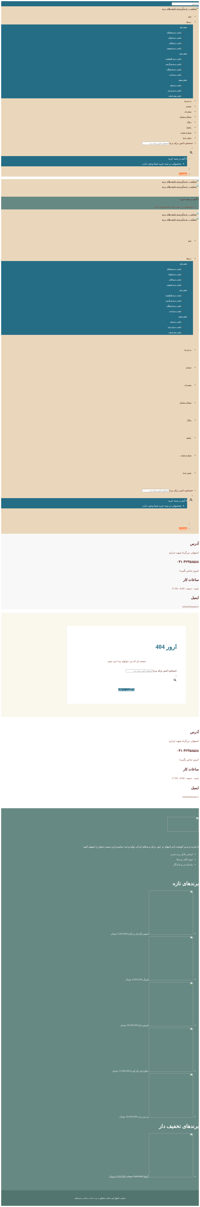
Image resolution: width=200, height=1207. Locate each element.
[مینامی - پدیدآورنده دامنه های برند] (180, 8)
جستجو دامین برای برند (181, 143)
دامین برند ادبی (175, 75)
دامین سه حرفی (175, 96)
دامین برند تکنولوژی (173, 59)
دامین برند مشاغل (174, 32)
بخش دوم (183, 53)
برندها (189, 22)
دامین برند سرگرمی (173, 64)
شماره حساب (185, 133)
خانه (189, 17)
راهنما (189, 127)
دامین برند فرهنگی (173, 69)
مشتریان (187, 111)
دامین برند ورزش (174, 90)
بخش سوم (183, 80)
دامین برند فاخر (175, 43)
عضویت (183, 174)
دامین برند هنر (175, 85)
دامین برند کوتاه (175, 38)
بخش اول (183, 27)
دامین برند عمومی (174, 48)
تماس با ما (187, 138)
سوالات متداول (185, 117)
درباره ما (187, 101)
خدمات (188, 106)
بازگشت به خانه (126, 689)
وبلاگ (189, 122)
